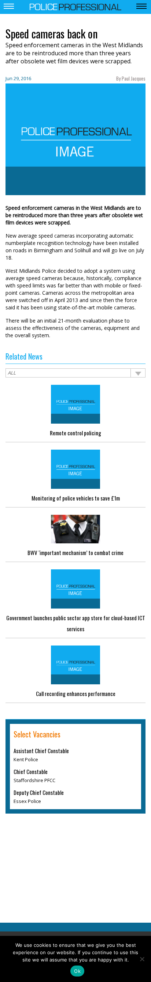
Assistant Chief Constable (41, 751)
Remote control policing (75, 433)
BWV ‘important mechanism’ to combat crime (75, 552)
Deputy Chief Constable (39, 792)
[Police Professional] (75, 6)
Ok (77, 971)
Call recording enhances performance (75, 693)
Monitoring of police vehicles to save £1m (76, 498)
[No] (142, 959)
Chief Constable (31, 771)
